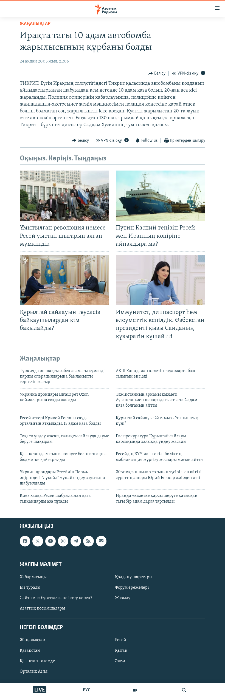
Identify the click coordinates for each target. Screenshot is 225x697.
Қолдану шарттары (133, 577)
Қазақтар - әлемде (37, 661)
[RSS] (88, 541)
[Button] (156, 73)
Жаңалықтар (32, 640)
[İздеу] (184, 690)
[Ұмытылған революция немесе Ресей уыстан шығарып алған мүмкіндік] (64, 196)
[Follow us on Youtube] (50, 541)
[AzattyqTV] (135, 690)
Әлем (120, 661)
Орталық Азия (33, 671)
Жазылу (122, 598)
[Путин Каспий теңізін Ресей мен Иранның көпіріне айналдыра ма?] (160, 196)
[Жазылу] (101, 541)
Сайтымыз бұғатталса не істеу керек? (56, 598)
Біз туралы (30, 587)
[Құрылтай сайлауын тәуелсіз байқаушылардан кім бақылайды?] (64, 280)
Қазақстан (30, 650)
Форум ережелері (132, 587)
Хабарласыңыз (34, 577)
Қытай (121, 650)
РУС (86, 690)
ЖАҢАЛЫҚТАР (35, 23)
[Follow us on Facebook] (25, 541)
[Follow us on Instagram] (63, 541)
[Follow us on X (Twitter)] (37, 541)
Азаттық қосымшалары (42, 608)
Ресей (120, 640)
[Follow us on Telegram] (76, 541)
